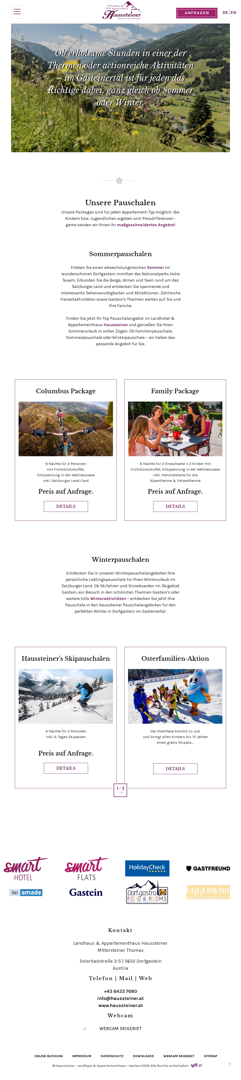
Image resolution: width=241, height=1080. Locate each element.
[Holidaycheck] (147, 868)
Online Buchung (49, 1056)
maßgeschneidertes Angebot (145, 224)
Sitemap (210, 1056)
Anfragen (197, 12)
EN (233, 12)
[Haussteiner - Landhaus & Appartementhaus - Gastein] (122, 10)
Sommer (155, 267)
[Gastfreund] (208, 868)
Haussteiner (116, 324)
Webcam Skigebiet (120, 1028)
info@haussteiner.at (120, 998)
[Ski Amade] (26, 891)
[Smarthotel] (26, 868)
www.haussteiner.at (120, 1005)
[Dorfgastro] (147, 891)
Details (66, 506)
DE (226, 12)
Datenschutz (112, 1056)
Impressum (81, 1056)
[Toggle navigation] (17, 12)
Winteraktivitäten (108, 598)
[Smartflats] (86, 868)
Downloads (143, 1056)
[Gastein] (86, 891)
